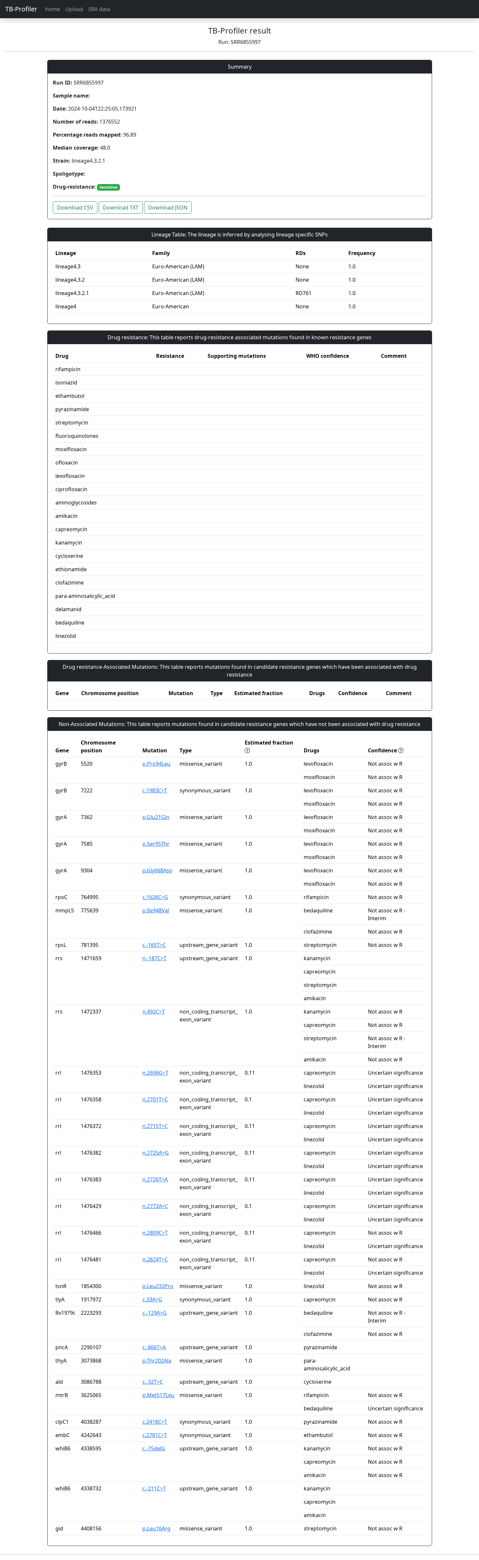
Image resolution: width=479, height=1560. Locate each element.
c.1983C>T (154, 790)
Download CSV (75, 207)
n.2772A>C (155, 1206)
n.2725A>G (155, 1152)
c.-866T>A (154, 1347)
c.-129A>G (154, 1312)
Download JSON (167, 207)
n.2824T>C (155, 1259)
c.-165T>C (154, 944)
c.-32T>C (152, 1381)
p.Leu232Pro (157, 1286)
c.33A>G (152, 1299)
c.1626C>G (155, 897)
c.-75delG (153, 1448)
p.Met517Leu (158, 1395)
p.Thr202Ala (156, 1360)
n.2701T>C (155, 1099)
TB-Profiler (21, 9)
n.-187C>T (154, 958)
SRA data (99, 9)
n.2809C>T (155, 1232)
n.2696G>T (155, 1072)
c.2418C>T (154, 1421)
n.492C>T (153, 1011)
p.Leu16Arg (156, 1528)
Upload (74, 9)
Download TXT (120, 207)
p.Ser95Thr (155, 843)
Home (52, 9)
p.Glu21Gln (155, 817)
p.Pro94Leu (156, 763)
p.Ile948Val (155, 910)
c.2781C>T (154, 1435)
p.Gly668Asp (157, 870)
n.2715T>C (155, 1126)
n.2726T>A (155, 1179)
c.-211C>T (154, 1488)
